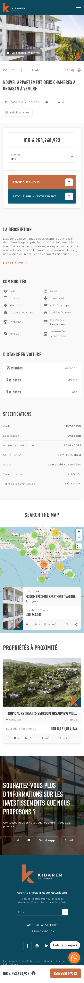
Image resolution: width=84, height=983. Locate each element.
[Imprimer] (79, 70)
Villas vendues (47, 925)
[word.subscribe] (65, 912)
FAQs (29, 925)
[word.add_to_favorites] (66, 70)
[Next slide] (80, 38)
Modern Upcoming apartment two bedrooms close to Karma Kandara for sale (52, 596)
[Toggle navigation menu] (78, 7)
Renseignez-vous (65, 973)
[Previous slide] (4, 38)
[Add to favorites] (74, 664)
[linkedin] (47, 946)
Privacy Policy (43, 931)
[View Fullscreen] (79, 546)
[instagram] (18, 840)
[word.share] (72, 70)
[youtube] (29, 840)
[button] (42, 580)
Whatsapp (47, 840)
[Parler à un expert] (74, 957)
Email (69, 840)
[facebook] (7, 840)
